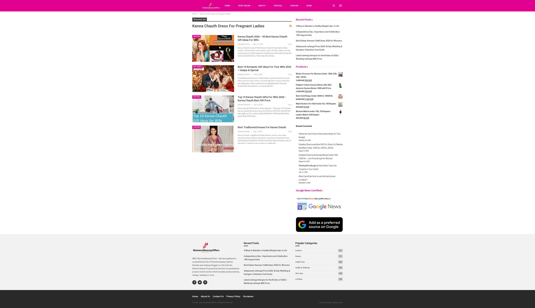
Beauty (262, 6)
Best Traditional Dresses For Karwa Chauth (262, 127)
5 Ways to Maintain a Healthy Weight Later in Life (317, 26)
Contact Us (218, 296)
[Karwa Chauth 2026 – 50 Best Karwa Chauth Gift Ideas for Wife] (213, 48)
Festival (278, 6)
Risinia (301, 134)
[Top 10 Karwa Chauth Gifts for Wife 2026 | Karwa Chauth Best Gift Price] (213, 108)
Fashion (294, 6)
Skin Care (299, 273)
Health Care (300, 262)
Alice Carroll (304, 176)
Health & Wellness (302, 268)
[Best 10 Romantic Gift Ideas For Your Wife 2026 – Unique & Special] (213, 78)
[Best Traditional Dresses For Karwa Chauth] (213, 139)
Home (195, 296)
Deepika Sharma (306, 144)
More (309, 6)
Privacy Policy (233, 296)
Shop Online (244, 6)
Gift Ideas (197, 67)
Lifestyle (298, 279)
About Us (205, 296)
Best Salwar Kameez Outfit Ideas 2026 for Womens (319, 41)
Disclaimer (248, 296)
